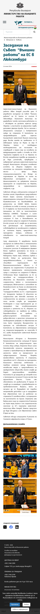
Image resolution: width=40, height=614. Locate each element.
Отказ (26, 604)
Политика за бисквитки (12, 553)
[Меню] (4, 22)
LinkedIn (17, 527)
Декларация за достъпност (13, 555)
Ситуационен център (25, 27)
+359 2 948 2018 (9, 575)
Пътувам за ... (28, 22)
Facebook (11, 527)
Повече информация (20, 609)
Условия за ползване (10, 550)
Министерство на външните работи (18, 38)
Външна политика (11, 590)
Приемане (14, 604)
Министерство (10, 587)
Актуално (10, 40)
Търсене (34, 32)
